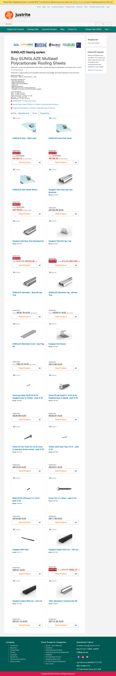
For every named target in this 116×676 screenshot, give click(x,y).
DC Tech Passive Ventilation (55, 661)
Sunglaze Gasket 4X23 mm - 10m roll (63, 550)
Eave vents (49, 664)
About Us (13, 648)
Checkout (79, 7)
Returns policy (15, 661)
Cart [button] (106, 29)
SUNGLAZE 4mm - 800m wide (24, 138)
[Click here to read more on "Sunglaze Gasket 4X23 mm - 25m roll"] (28, 591)
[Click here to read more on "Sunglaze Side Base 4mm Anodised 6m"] (28, 231)
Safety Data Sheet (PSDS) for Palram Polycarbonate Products (36, 104)
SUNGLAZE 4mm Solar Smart (60, 138)
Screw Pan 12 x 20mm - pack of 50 (62, 498)
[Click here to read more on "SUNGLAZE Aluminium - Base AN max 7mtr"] (28, 283)
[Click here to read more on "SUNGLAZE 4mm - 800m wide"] (28, 129)
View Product (24, 162)
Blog (44, 7)
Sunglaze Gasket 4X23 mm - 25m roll (27, 601)
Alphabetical (23, 113)
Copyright (13, 655)
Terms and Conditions (18, 659)
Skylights (49, 655)
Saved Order (14, 650)
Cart (48, 7)
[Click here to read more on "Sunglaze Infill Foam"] (28, 540)
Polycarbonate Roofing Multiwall (57, 652)
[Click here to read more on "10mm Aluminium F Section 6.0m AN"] (64, 591)
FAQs (86, 7)
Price (35, 113)
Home (39, 7)
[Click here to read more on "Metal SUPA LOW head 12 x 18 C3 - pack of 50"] (28, 489)
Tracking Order (70, 7)
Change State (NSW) (93, 29)
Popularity (45, 113)
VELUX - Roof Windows (54, 646)
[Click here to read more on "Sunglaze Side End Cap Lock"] (64, 231)
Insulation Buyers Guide (96, 7)
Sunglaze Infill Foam (20, 550)
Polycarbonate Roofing (54, 650)
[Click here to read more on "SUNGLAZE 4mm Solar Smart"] (64, 129)
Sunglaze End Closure (57, 344)
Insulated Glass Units (53, 659)
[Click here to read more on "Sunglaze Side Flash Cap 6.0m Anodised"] (64, 180)
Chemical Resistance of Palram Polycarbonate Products (34, 108)
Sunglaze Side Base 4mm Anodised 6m (28, 241)
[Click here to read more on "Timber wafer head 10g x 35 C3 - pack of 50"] (64, 437)
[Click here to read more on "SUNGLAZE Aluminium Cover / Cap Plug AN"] (28, 334)
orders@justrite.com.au (91, 646)
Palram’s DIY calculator (95, 70)
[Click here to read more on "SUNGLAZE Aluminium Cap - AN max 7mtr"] (64, 283)
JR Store (57, 674)
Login (108, 7)
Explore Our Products (15, 29)
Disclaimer (14, 657)
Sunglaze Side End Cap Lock (60, 241)
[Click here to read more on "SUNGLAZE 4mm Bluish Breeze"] (28, 180)
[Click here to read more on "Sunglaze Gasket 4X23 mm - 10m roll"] (64, 540)
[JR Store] (18, 15)
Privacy (12, 652)
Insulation (49, 648)
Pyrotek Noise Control (53, 657)
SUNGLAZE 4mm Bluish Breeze (24, 190)
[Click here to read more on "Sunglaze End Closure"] (64, 334)
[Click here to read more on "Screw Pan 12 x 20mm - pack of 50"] (64, 489)
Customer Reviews (58, 7)
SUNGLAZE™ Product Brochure (24, 101)
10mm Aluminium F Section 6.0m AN (63, 601)
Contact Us (72, 29)
